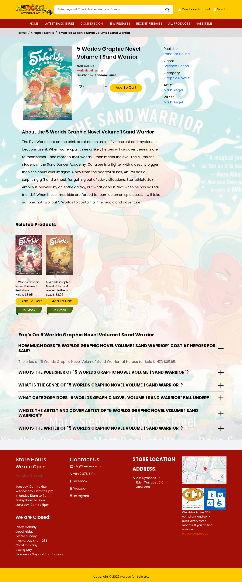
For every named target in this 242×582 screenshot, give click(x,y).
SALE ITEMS (204, 23)
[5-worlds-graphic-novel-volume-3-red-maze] (29, 254)
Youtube (79, 488)
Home (22, 33)
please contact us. (195, 533)
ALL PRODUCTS (179, 23)
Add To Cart (126, 87)
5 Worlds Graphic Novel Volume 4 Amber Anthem (58, 286)
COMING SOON (92, 23)
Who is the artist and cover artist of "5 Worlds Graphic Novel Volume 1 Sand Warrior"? (108, 413)
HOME (34, 23)
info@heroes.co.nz (87, 466)
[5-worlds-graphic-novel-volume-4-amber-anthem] (59, 254)
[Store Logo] (34, 9)
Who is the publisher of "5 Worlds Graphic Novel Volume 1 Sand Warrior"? (103, 372)
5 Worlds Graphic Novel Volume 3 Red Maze (28, 286)
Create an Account (195, 9)
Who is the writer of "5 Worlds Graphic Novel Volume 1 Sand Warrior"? (100, 428)
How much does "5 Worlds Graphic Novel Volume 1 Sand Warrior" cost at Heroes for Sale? (117, 348)
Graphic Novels (42, 33)
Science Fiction (176, 66)
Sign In (221, 9)
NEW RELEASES (119, 23)
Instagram (81, 496)
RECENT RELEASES (149, 23)
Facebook (79, 481)
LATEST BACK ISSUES (59, 23)
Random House (177, 53)
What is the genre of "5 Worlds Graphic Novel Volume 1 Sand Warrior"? (100, 385)
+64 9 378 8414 (84, 474)
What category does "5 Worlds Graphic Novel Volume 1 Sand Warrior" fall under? (113, 398)
